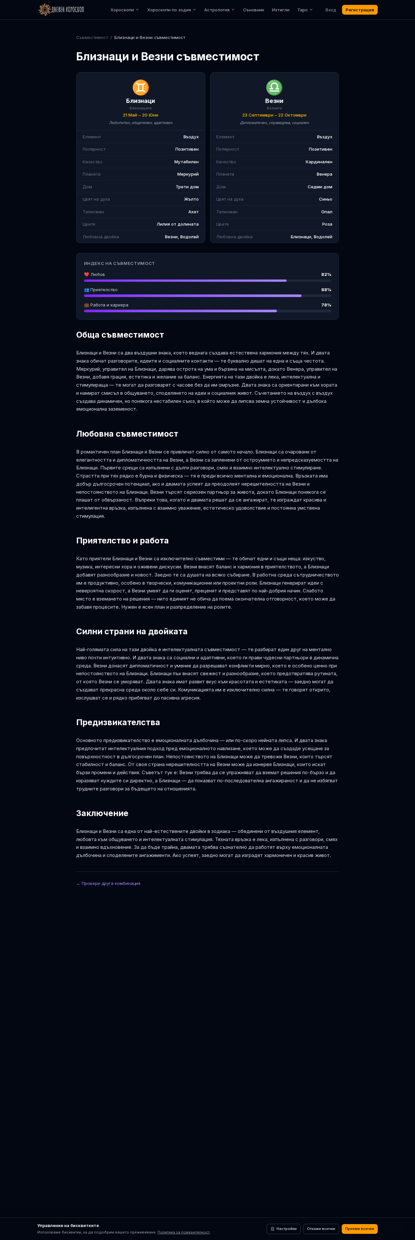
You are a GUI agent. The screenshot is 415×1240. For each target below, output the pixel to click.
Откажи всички (321, 1228)
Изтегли (281, 9)
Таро (302, 9)
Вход (331, 9)
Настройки (287, 1228)
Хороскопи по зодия (169, 9)
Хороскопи (122, 9)
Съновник (253, 9)
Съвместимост (92, 37)
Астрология (217, 9)
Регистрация (360, 9)
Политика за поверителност (184, 1232)
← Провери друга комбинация (108, 883)
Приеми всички (359, 1228)
